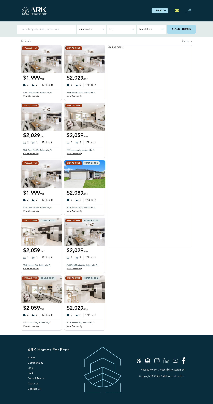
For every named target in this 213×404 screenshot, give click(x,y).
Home (31, 357)
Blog (30, 368)
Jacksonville (85, 29)
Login (159, 11)
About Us (33, 383)
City (111, 29)
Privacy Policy (149, 369)
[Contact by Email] (178, 10)
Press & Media (36, 378)
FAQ (30, 373)
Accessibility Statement (172, 369)
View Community (31, 96)
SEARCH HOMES (181, 29)
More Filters (145, 29)
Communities (35, 363)
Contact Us (34, 389)
